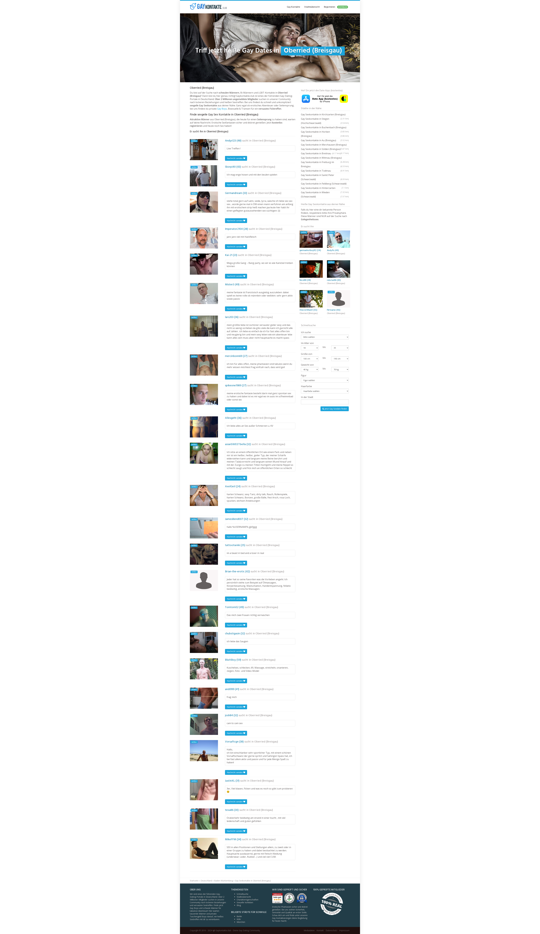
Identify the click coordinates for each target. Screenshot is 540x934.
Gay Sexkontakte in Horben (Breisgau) (325, 134)
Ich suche (306, 332)
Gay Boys (222, 108)
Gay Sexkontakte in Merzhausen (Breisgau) (325, 145)
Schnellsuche (242, 894)
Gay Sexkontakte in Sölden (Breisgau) (325, 149)
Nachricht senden (235, 158)
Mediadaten (309, 930)
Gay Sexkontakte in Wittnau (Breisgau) (325, 158)
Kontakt (320, 930)
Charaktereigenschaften (247, 899)
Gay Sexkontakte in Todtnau (325, 170)
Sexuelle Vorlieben (245, 902)
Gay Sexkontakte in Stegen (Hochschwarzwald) (325, 121)
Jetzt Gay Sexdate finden (335, 408)
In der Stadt (307, 397)
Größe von (306, 353)
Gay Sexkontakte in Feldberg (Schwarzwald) (325, 184)
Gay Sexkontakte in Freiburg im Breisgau (325, 164)
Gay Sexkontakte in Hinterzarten (325, 188)
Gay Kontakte (293, 7)
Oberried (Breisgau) (264, 140)
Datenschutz (331, 930)
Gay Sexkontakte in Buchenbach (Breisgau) (325, 128)
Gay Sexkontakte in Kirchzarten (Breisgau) (325, 115)
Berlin (239, 916)
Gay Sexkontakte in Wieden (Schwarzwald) (325, 194)
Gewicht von (307, 364)
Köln (239, 919)
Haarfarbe (306, 386)
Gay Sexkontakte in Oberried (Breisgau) (253, 880)
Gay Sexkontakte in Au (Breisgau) (325, 140)
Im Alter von (307, 343)
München (241, 922)
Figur (303, 375)
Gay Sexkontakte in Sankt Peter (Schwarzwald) (325, 177)
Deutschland (206, 880)
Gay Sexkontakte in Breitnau (320, 153)
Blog (239, 905)
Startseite (194, 880)
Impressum (344, 930)
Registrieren (335, 7)
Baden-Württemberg (223, 880)
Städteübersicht (312, 7)
